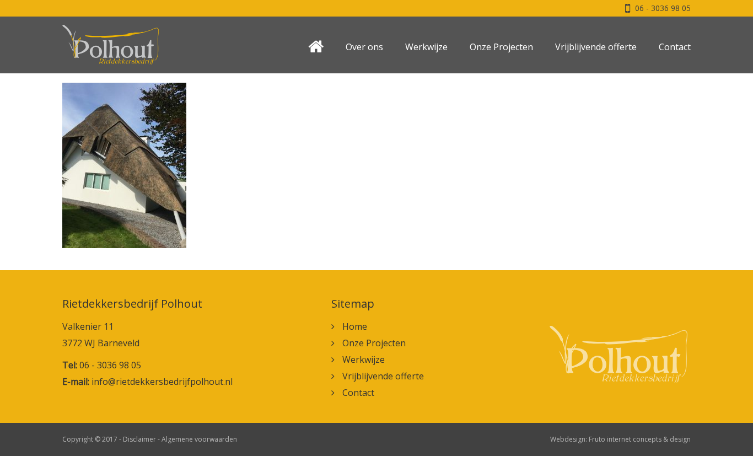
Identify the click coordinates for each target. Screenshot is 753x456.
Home (354, 326)
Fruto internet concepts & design (640, 439)
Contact (675, 47)
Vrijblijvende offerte (596, 47)
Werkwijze (426, 47)
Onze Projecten (501, 47)
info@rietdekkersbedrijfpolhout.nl (162, 381)
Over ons (364, 47)
